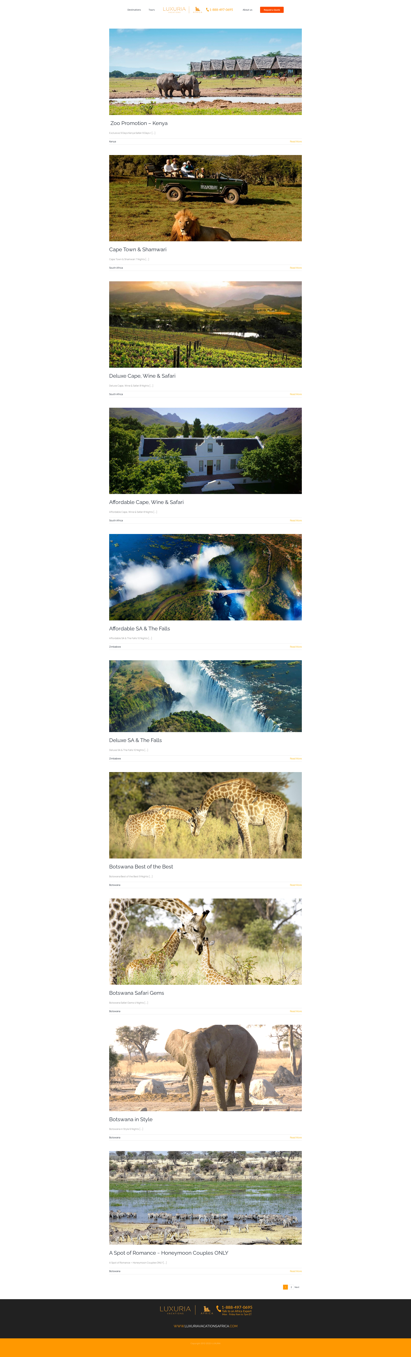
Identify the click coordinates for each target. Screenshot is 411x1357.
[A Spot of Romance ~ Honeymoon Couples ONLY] (205, 1198)
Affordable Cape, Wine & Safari (146, 502)
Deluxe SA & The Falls (135, 740)
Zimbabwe (115, 646)
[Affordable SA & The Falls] (205, 577)
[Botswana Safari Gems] (205, 942)
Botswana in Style (131, 1119)
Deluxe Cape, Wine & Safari (142, 376)
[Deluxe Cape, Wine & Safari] (205, 324)
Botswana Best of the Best (141, 866)
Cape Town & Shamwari (137, 249)
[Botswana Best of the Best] (205, 815)
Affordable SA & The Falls (139, 628)
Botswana (114, 885)
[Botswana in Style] (205, 1068)
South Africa (116, 267)
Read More (296, 141)
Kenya (112, 141)
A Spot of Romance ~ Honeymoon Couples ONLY (168, 1253)
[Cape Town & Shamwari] (205, 198)
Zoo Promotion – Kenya (138, 123)
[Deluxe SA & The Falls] (205, 696)
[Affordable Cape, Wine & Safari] (205, 451)
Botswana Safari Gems (136, 993)
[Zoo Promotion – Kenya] (205, 72)
